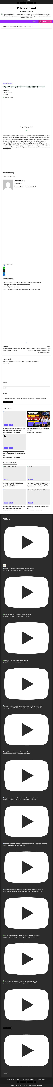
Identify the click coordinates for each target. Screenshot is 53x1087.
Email (5, 388)
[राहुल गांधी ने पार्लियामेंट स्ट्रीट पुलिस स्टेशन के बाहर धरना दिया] (38, 419)
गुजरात (39, 1079)
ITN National (26, 8)
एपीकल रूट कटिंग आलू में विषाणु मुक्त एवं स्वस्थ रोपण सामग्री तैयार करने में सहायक (22, 282)
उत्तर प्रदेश (22, 1079)
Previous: (14, 348)
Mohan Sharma (30, 432)
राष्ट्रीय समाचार (10, 1079)
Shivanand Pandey (31, 486)
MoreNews (32, 1085)
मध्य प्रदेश (10, 424)
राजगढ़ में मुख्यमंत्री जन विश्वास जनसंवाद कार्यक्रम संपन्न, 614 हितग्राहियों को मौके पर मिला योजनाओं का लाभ (14, 453)
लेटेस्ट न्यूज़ (10, 83)
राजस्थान (32, 1079)
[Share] (26, 275)
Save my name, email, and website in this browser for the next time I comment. (25, 398)
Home (4, 26)
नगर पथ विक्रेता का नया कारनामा (11, 287)
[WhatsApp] (26, 268)
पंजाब (41, 423)
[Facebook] (26, 266)
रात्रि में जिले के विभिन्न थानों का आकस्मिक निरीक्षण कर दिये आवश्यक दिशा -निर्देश (22, 289)
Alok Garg (5, 486)
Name (5, 382)
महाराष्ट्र (43, 1079)
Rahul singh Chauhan (7, 432)
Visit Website (19, 186)
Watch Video (47, 21)
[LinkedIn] (26, 273)
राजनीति (44, 423)
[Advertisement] (26, 40)
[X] (26, 270)
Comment (6, 364)
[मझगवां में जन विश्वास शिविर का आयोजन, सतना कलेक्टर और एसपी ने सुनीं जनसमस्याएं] (14, 473)
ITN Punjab (31, 423)
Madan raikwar (30, 510)
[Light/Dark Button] (34, 21)
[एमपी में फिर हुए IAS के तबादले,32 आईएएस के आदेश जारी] (38, 497)
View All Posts (30, 186)
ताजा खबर (4, 83)
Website (5, 393)
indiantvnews (6, 90)
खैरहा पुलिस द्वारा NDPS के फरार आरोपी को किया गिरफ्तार (17, 285)
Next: (38, 349)
